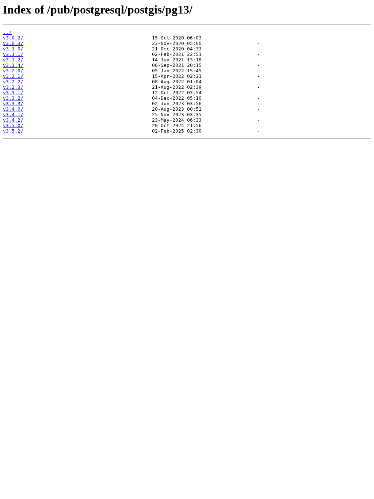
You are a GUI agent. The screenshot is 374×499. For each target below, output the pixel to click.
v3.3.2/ (13, 98)
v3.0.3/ (13, 43)
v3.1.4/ (13, 65)
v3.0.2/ (13, 38)
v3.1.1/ (13, 54)
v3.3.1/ (13, 92)
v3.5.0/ (13, 125)
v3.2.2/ (13, 81)
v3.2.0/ (13, 70)
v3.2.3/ (13, 87)
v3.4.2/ (13, 120)
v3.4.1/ (13, 114)
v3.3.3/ (13, 103)
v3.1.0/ (13, 49)
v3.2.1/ (13, 76)
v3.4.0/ (13, 109)
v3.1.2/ (13, 59)
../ (7, 32)
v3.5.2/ (13, 131)
